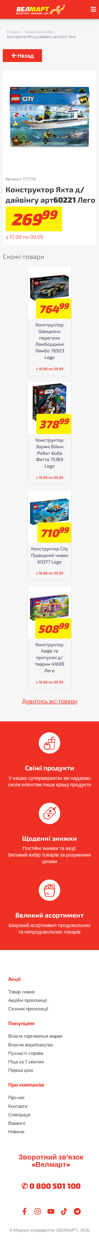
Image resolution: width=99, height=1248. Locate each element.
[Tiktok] (64, 1211)
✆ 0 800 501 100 (51, 1185)
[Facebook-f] (24, 1211)
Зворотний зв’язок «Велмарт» (50, 1160)
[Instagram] (37, 1211)
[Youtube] (50, 1211)
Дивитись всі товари (49, 700)
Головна (13, 32)
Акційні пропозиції (39, 32)
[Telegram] (77, 1211)
